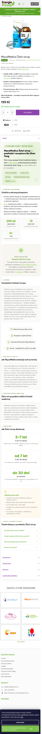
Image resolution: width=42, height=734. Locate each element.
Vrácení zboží (5, 674)
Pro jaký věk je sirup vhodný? (14, 530)
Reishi (32, 76)
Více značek (21, 642)
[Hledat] (23, 4)
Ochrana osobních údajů (8, 671)
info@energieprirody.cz (11, 687)
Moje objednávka (6, 677)
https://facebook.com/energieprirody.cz (16, 693)
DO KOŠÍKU (28, 112)
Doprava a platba (6, 664)
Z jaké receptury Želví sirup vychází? (17, 536)
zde (22, 717)
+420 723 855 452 (9, 690)
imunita (13, 181)
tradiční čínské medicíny (29, 265)
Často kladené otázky (7, 661)
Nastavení (20, 722)
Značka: (7, 63)
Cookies (3, 658)
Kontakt (3, 666)
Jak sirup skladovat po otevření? (15, 542)
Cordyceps (6, 78)
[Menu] (32, 4)
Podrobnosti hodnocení (33, 60)
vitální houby (25, 69)
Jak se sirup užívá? (10, 547)
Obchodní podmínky (7, 669)
